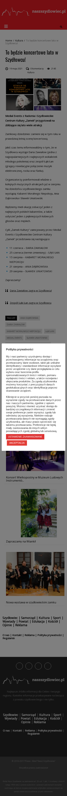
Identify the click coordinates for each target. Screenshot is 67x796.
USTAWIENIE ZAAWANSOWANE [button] (25, 436)
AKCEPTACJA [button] (17, 442)
